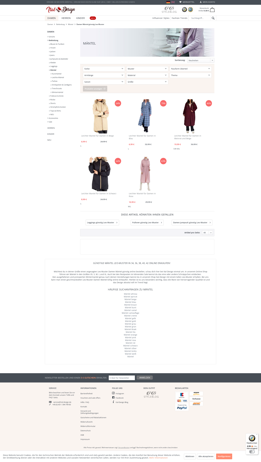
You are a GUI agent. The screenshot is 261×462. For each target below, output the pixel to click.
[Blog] (169, 9)
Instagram (120, 393)
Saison (87, 81)
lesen (67, 392)
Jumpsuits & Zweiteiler (59, 59)
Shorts (53, 103)
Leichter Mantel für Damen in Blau (142, 137)
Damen (50, 31)
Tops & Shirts (55, 111)
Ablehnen (189, 456)
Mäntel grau (130, 324)
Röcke (52, 99)
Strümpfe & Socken (58, 107)
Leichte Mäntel (58, 77)
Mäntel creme (130, 315)
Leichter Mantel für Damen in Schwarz (98, 193)
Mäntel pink (130, 337)
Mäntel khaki (130, 329)
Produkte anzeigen (93, 88)
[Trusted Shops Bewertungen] (184, 9)
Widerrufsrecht (86, 422)
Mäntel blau (130, 302)
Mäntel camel (130, 310)
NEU (52, 114)
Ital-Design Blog (122, 402)
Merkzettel (188, 2)
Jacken (52, 51)
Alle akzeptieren (205, 456)
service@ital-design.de (62, 402)
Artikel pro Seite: (192, 232)
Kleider (53, 62)
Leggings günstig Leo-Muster (100, 222)
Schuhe (51, 36)
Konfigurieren (224, 456)
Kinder (50, 134)
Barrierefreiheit (86, 393)
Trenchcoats (57, 88)
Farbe (87, 68)
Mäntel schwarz (130, 345)
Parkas (54, 81)
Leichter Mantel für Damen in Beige (97, 135)
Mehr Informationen (158, 457)
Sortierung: (180, 60)
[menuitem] (186, 2)
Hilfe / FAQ (84, 402)
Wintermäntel (57, 92)
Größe (130, 81)
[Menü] (256, 435)
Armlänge (88, 75)
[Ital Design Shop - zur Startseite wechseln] (60, 9)
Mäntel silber (131, 348)
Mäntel (53, 70)
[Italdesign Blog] (157, 394)
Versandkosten (124, 447)
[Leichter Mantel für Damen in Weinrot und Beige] (190, 116)
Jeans (52, 55)
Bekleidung (53, 40)
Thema (174, 75)
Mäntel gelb (130, 318)
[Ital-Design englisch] (173, 2)
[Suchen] (213, 18)
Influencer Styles (161, 18)
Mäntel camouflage (130, 313)
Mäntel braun (130, 304)
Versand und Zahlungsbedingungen (89, 412)
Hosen (53, 47)
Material (131, 75)
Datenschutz (85, 430)
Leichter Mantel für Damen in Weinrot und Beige (187, 137)
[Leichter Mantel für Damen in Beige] (100, 116)
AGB (82, 435)
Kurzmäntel (56, 73)
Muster (131, 68)
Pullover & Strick (56, 96)
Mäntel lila (130, 332)
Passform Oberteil (179, 68)
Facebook (120, 398)
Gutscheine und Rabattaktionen (93, 417)
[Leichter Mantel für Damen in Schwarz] (100, 174)
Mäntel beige (130, 299)
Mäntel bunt (130, 307)
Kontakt (83, 406)
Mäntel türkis (131, 351)
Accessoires (53, 118)
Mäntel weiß (130, 353)
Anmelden (144, 377)
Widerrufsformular (87, 426)
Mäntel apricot (130, 296)
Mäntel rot (130, 343)
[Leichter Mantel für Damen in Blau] (145, 116)
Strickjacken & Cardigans (62, 84)
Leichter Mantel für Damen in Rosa (142, 194)
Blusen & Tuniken (57, 44)
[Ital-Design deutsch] (168, 2)
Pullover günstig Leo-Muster (145, 222)
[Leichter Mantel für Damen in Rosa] (145, 174)
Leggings (53, 66)
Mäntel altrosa (130, 294)
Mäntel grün (130, 326)
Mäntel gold (130, 321)
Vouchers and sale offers (90, 398)
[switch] (252, 451)
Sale (50, 122)
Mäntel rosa (130, 340)
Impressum (85, 439)
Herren (51, 128)
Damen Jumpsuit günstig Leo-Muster (190, 222)
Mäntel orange (130, 334)
